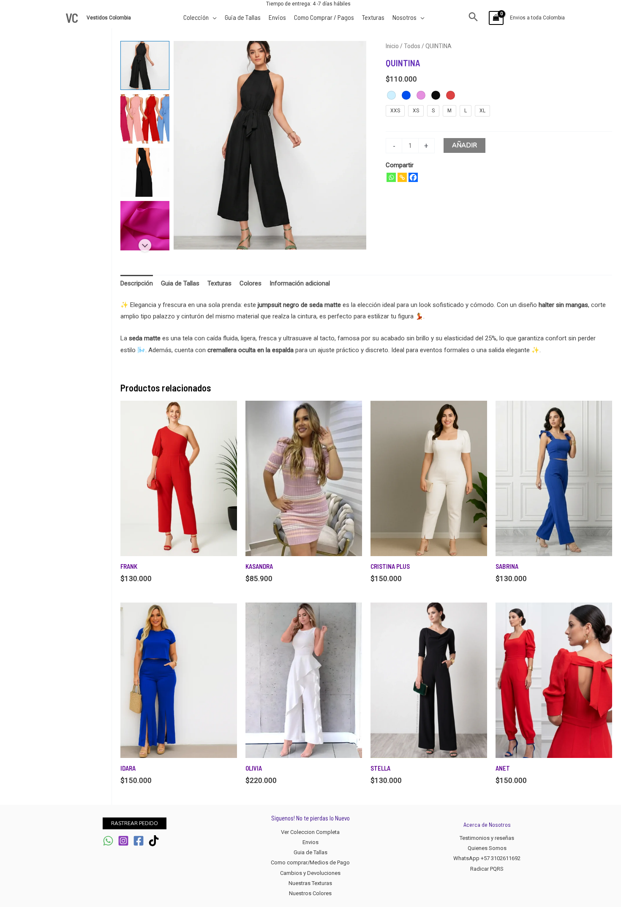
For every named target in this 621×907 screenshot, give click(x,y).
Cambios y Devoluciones (310, 873)
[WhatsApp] (108, 841)
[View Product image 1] (144, 65)
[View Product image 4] (144, 225)
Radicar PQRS (487, 869)
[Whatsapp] (391, 177)
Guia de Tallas (310, 852)
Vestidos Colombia (109, 18)
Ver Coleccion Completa (310, 832)
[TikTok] (154, 841)
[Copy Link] (402, 177)
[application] (213, 17)
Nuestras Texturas (310, 883)
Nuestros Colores (310, 893)
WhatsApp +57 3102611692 (486, 858)
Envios (310, 842)
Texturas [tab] (219, 283)
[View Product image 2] (144, 118)
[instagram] (123, 841)
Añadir (464, 145)
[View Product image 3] (144, 172)
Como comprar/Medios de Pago (310, 862)
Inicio (392, 46)
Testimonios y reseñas (487, 838)
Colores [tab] (250, 283)
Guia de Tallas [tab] (180, 283)
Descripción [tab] (136, 283)
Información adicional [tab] (300, 283)
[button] (473, 18)
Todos (412, 46)
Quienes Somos (487, 848)
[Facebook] (413, 177)
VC (71, 17)
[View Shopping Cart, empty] (496, 18)
